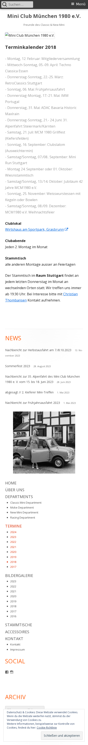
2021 (13, 547)
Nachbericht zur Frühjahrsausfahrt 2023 (32, 403)
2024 (13, 532)
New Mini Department (24, 512)
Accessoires (17, 631)
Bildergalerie (19, 575)
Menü (80, 4)
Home (10, 483)
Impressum (17, 649)
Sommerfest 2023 (17, 366)
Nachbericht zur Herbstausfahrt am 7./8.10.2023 (38, 350)
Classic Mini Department (25, 502)
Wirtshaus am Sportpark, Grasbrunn (37, 229)
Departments (19, 496)
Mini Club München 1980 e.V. (44, 16)
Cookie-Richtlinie (47, 727)
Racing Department (22, 517)
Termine (13, 526)
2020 (13, 552)
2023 (13, 537)
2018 (13, 562)
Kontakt (14, 638)
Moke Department (22, 507)
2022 (13, 542)
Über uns (14, 489)
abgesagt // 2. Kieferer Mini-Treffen (29, 392)
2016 (13, 616)
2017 (13, 567)
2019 (13, 557)
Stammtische (18, 624)
